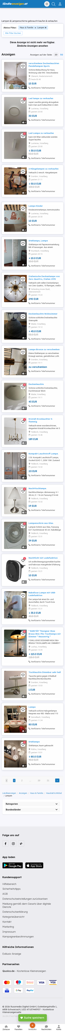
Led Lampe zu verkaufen (41, 133)
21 (48, 780)
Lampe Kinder (36, 206)
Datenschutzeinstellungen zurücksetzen (25, 898)
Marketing (8, 926)
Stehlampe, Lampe (38, 240)
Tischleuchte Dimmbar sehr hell (45, 672)
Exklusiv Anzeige (11, 953)
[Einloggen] (60, 2)
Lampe (32, 707)
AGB (5, 893)
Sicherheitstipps (11, 888)
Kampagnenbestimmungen (18, 936)
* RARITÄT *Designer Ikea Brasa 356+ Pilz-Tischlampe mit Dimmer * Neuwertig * (45, 634)
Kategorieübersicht (13, 916)
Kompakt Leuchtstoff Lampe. (43, 453)
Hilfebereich (9, 883)
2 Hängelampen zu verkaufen (43, 169)
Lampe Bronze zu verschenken (44, 349)
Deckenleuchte (36, 384)
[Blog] (21, 843)
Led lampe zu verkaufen (41, 98)
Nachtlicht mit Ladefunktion (43, 558)
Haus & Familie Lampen (32, 27)
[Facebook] (5, 843)
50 (61, 54)
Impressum (9, 931)
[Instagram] (13, 843)
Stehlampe (34, 741)
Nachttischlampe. (38, 488)
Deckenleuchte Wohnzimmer (43, 314)
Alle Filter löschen (13, 33)
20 (56, 54)
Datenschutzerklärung (15, 911)
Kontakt (6, 921)
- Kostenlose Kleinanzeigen (24, 970)
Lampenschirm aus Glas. (41, 523)
